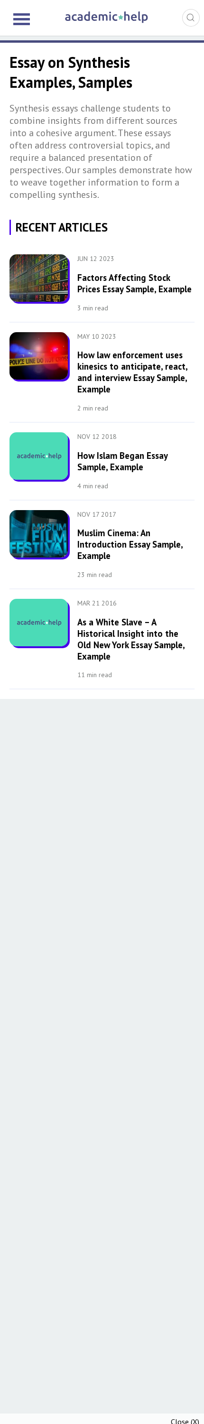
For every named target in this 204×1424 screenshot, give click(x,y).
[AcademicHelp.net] (106, 21)
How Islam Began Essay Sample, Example (122, 461)
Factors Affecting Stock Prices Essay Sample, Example (134, 283)
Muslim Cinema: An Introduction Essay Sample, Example (130, 544)
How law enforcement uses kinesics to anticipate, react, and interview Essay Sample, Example (132, 372)
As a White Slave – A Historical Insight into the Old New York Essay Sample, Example (131, 639)
